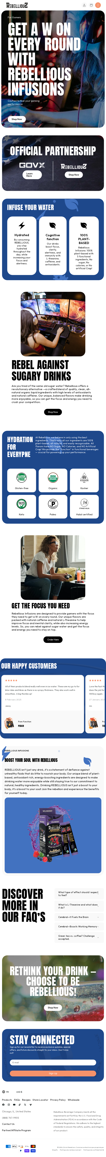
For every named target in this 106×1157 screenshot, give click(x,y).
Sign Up (53, 1073)
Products (7, 1099)
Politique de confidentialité (94, 1150)
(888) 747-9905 (10, 1117)
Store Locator (40, 1099)
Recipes (26, 1099)
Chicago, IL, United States (16, 1111)
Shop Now (17, 119)
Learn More (29, 174)
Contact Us (8, 1124)
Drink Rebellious (69, 1147)
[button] (98, 5)
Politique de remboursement (70, 1150)
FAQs (17, 1099)
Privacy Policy (58, 1099)
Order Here (53, 639)
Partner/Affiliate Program (16, 1130)
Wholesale (74, 1099)
